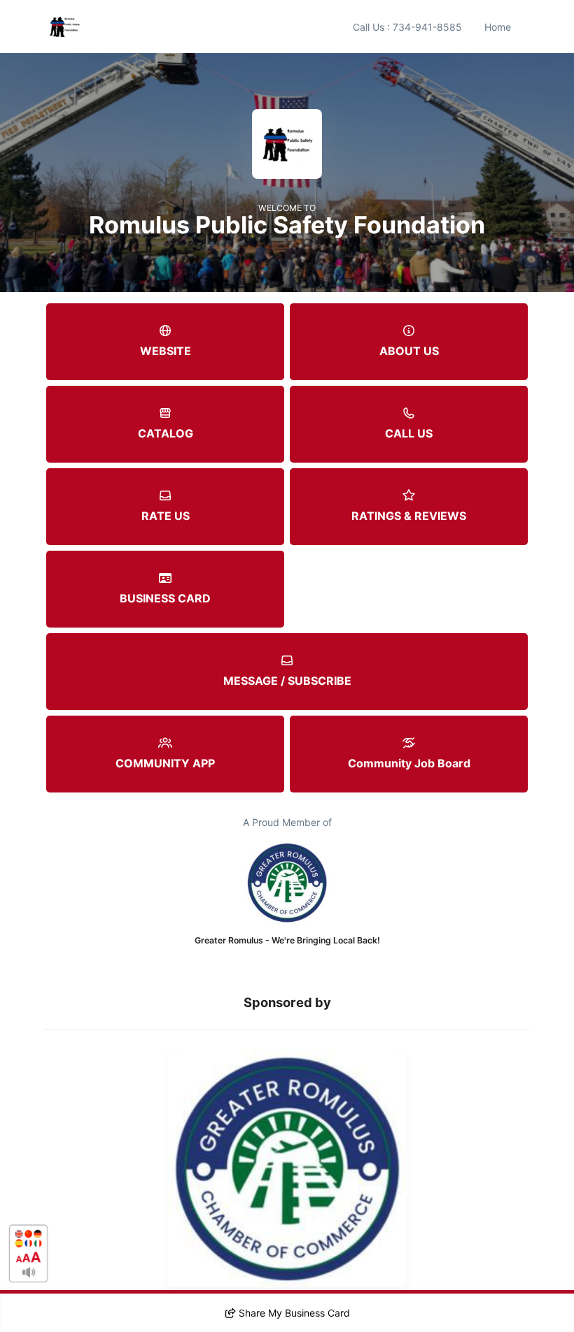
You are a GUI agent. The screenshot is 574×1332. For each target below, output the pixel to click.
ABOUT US (409, 351)
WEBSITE (165, 351)
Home (497, 27)
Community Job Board (409, 763)
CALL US (409, 433)
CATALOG (165, 433)
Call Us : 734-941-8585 (407, 27)
